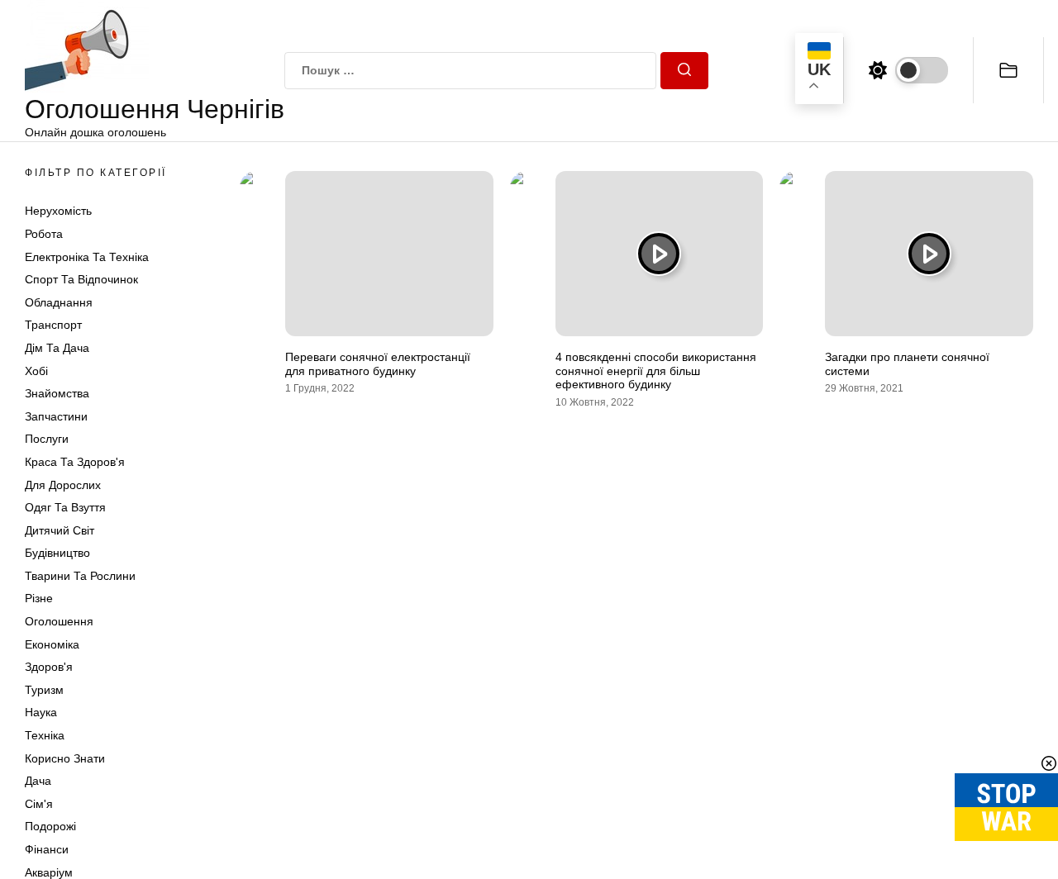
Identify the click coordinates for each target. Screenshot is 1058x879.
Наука (41, 712)
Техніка (44, 735)
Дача (38, 780)
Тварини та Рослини (80, 575)
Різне (39, 598)
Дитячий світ (59, 530)
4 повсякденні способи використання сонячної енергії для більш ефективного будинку (655, 371)
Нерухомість (58, 210)
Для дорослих (63, 485)
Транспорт (53, 324)
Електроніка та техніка (87, 257)
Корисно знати (65, 758)
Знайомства (57, 393)
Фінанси (47, 849)
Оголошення (59, 621)
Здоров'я (49, 666)
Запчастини (56, 416)
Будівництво (57, 552)
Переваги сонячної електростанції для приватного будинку (377, 364)
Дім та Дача (57, 347)
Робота (44, 233)
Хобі (36, 371)
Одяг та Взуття (65, 507)
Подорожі (50, 826)
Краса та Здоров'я (75, 461)
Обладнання (59, 302)
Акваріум (49, 872)
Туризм (44, 689)
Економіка (52, 644)
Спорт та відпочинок (81, 279)
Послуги (47, 438)
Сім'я (39, 803)
